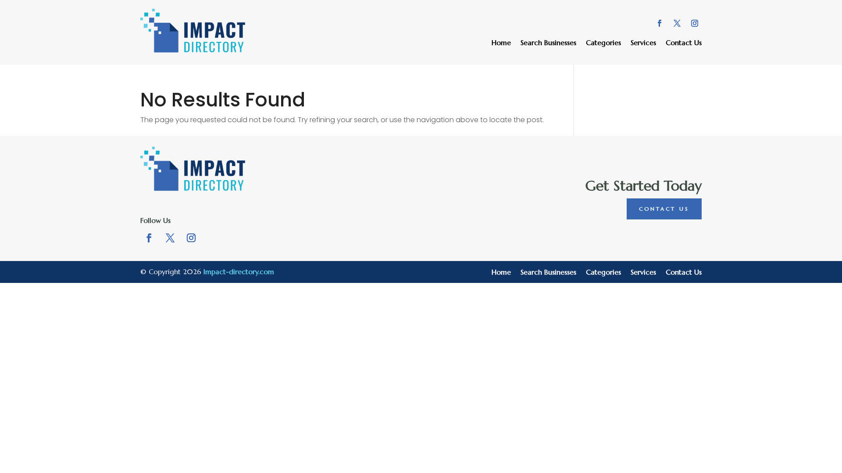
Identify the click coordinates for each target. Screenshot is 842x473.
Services (643, 43)
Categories (603, 43)
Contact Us (684, 43)
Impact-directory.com (238, 271)
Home (501, 43)
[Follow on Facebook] (660, 23)
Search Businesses (548, 43)
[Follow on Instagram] (695, 23)
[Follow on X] (677, 23)
